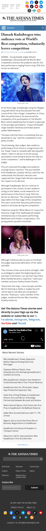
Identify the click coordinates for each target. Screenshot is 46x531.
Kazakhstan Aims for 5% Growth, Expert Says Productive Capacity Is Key (21, 388)
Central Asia (34, 467)
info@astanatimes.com (28, 523)
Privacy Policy (17, 507)
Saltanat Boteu (9, 52)
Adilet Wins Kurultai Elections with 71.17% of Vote (22, 414)
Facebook (7, 319)
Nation (32, 471)
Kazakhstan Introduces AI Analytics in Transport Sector (20, 429)
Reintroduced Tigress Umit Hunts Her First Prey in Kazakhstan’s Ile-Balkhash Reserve (22, 406)
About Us (31, 507)
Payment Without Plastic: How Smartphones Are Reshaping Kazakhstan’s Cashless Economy (22, 372)
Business (19, 467)
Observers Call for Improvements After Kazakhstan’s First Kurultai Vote (21, 437)
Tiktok (21, 323)
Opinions (5, 475)
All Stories (6, 467)
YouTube (6, 323)
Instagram (20, 319)
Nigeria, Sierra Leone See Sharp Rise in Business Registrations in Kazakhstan (21, 421)
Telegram (34, 319)
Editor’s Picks (21, 471)
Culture (20, 52)
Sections (10, 28)
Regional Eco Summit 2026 (21, 476)
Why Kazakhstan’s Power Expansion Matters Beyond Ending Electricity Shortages (19, 362)
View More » (23, 444)
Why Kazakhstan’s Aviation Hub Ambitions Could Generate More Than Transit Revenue (23, 381)
